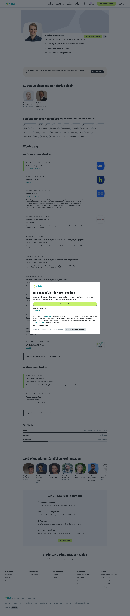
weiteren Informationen (39, 322)
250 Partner (48, 316)
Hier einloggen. (37, 310)
